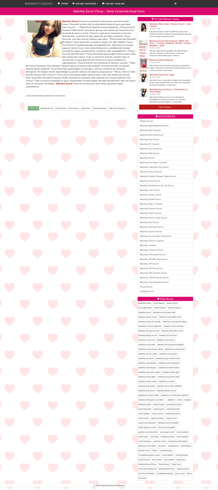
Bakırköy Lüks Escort (150, 190)
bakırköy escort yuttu (147, 345)
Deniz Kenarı (73, 108)
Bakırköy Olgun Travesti (151, 204)
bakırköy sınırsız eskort (148, 381)
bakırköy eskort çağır (171, 372)
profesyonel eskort (174, 404)
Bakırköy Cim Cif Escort (151, 148)
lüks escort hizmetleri (166, 427)
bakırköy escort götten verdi (170, 317)
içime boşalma (182, 437)
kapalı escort (171, 418)
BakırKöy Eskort (39, 3)
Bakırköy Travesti (148, 245)
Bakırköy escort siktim (147, 446)
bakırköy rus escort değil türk (150, 326)
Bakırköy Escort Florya (147, 464)
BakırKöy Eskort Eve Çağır (161, 75)
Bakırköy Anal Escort (149, 139)
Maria (189, 473)
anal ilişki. (155, 437)
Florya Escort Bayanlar (148, 469)
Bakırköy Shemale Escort (151, 227)
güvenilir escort (160, 441)
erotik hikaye (186, 446)
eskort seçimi (159, 409)
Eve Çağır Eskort (145, 308)
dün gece (162, 446)
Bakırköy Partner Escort (151, 208)
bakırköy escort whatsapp (169, 363)
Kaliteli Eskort (159, 308)
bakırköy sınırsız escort (148, 317)
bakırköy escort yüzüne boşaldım (170, 345)
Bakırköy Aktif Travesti (150, 130)
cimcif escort (143, 418)
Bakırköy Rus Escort (149, 222)
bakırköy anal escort (147, 391)
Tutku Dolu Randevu (117, 108)
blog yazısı (181, 460)
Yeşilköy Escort (147, 291)
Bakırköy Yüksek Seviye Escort (154, 277)
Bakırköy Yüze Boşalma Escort (154, 282)
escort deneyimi (145, 441)
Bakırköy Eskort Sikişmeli (161, 60)
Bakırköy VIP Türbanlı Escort (153, 273)
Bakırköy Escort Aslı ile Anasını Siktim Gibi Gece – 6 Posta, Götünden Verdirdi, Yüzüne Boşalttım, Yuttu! (170, 43)
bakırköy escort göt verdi (175, 349)
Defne (154, 450)
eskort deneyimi (145, 409)
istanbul (187, 400)
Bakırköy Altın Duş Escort (151, 135)
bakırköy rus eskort (166, 381)
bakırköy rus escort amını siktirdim (174, 395)
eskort (179, 400)
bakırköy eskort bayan (147, 368)
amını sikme (157, 460)
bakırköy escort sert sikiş (173, 326)
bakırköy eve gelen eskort (169, 368)
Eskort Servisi (172, 303)
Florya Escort (60, 108)
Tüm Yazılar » (165, 107)
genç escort (180, 473)
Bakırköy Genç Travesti (151, 171)
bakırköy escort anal (147, 340)
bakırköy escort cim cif (166, 340)
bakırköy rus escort (146, 358)
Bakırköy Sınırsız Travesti (152, 241)
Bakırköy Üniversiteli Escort (152, 254)
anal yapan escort (167, 432)
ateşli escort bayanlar (147, 423)
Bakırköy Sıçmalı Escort (151, 231)
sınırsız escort (157, 414)
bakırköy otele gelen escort (172, 331)
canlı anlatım (169, 460)
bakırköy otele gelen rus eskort (151, 400)
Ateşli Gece (85, 108)
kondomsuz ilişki (167, 437)
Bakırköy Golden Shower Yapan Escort (158, 176)
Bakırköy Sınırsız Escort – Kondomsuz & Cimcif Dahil (168, 90)
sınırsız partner (183, 432)
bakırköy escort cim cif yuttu (149, 322)
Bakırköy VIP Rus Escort (151, 268)
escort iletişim (167, 455)
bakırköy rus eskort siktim (149, 395)
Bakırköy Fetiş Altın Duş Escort (154, 167)
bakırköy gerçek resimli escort (168, 358)
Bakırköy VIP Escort (149, 264)
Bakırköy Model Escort (150, 199)
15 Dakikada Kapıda (164, 473)
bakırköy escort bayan (168, 354)
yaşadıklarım (173, 446)
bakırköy (171, 400)
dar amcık (142, 478)
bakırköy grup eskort (147, 386)
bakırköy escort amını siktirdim (169, 386)
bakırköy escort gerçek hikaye (175, 322)
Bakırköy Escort (70, 21)
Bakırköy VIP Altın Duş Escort (153, 259)
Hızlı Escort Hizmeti (146, 473)
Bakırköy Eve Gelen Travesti (153, 162)
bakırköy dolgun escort (148, 335)
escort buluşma (181, 455)
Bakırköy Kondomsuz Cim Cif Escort (157, 185)
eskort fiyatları (144, 414)
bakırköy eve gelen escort (149, 331)
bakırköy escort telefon (148, 363)
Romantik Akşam (99, 108)
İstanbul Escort (183, 469)
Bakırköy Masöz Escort (150, 194)
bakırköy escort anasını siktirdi (151, 349)
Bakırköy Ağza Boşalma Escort (154, 125)
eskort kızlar (143, 437)
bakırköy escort (145, 312)
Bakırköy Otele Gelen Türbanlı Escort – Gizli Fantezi (170, 25)
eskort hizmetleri (157, 418)
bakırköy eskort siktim (147, 377)
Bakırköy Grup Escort (150, 181)
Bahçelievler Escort (167, 469)
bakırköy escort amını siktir (168, 377)
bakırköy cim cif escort (168, 335)
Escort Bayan (159, 303)
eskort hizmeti (158, 404)
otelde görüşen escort (147, 427)
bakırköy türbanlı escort (166, 391)
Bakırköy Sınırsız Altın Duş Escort (155, 236)
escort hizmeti (144, 460)
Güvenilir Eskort (174, 308)
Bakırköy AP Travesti (149, 144)
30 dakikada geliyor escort (149, 455)
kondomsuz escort (172, 414)
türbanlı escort (144, 450)
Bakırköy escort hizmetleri (168, 423)
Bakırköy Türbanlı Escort (151, 250)
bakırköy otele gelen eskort (149, 372)
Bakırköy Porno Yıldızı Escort (153, 217)
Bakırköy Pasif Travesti (150, 213)
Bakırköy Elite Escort (149, 153)
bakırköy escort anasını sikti (164, 312)
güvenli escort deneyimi (148, 432)
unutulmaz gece (166, 450)
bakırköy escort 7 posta (148, 354)
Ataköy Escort (146, 121)
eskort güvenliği (173, 409)
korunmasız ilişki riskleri (177, 441)
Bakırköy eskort (145, 404)
